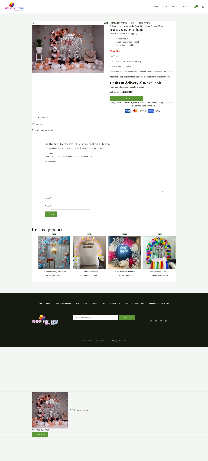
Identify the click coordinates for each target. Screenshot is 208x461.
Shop (165, 7)
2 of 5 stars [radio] (59, 157)
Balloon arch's (116, 26)
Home (112, 23)
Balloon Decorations (64, 303)
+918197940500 (126, 92)
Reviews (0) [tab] (43, 117)
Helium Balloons (45, 303)
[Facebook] (156, 321)
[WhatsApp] (166, 321)
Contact (185, 7)
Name (48, 198)
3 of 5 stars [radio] (68, 157)
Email (48, 206)
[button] (33, 23)
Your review (50, 162)
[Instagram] (151, 321)
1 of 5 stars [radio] (49, 157)
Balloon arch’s (81, 303)
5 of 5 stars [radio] (88, 157)
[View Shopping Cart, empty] (195, 7)
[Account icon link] (203, 7)
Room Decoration (142, 26)
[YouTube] (161, 321)
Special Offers (157, 26)
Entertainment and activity (159, 303)
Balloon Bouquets (98, 303)
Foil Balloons (115, 303)
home (155, 7)
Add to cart (126, 98)
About (174, 7)
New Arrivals (121, 23)
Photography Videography (134, 303)
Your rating (50, 153)
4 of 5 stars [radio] (78, 157)
